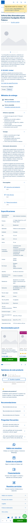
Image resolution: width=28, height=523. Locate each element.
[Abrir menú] (25, 2)
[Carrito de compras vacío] (21, 2)
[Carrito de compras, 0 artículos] (21, 2)
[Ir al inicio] (3, 2)
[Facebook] (12, 517)
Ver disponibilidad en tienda (12, 101)
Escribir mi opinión (15, 379)
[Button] (2, 520)
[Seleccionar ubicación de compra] (17, 2)
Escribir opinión (15, 22)
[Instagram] (16, 517)
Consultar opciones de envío (12, 107)
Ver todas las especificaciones (9, 83)
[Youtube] (8, 517)
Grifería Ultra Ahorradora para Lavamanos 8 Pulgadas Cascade (9, 351)
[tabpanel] (14, 38)
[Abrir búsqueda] (13, 2)
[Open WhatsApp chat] (25, 516)
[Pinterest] (19, 517)
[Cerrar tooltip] (25, 6)
